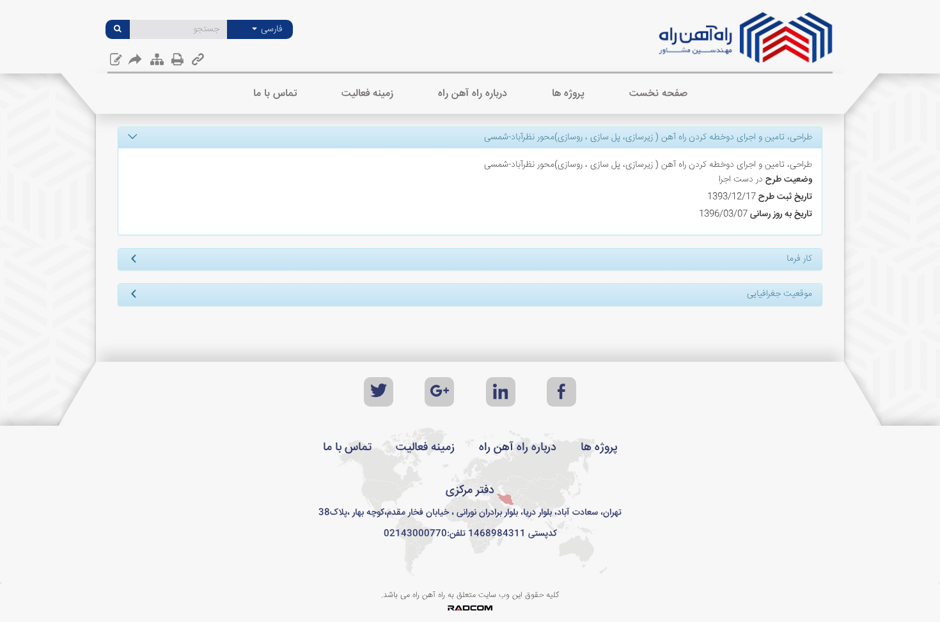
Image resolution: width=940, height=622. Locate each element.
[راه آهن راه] (746, 42)
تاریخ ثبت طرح (785, 197)
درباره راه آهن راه (517, 447)
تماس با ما (347, 447)
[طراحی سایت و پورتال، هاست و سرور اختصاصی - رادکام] (470, 609)
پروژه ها (599, 447)
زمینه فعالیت (425, 447)
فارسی (270, 29)
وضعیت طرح (788, 180)
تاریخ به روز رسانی (781, 214)
